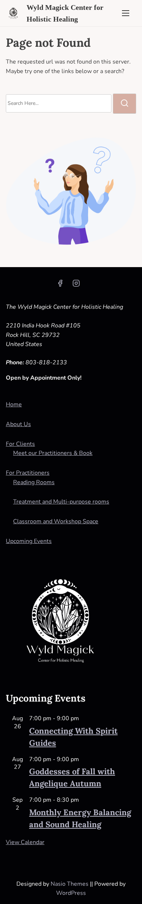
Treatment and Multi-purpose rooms (61, 502)
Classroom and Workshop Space (55, 521)
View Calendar (25, 842)
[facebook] (60, 286)
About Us (18, 424)
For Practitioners (28, 473)
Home (14, 404)
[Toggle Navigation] (125, 13)
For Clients (20, 444)
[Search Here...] (58, 103)
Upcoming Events (29, 541)
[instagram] (76, 286)
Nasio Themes (70, 884)
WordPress (71, 893)
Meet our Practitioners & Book (52, 453)
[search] (124, 103)
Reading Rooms (34, 482)
